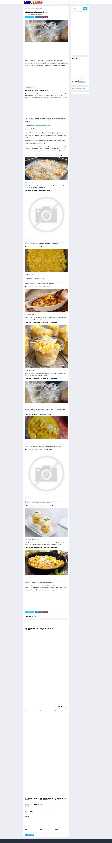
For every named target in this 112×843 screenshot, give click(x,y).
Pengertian (74, 2)
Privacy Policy (78, 88)
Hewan (62, 2)
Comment (27, 816)
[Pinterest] (46, 17)
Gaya (58, 2)
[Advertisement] (46, 51)
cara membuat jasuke (41, 590)
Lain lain (81, 2)
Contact (83, 88)
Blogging (48, 2)
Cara (29, 8)
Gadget (54, 2)
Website (56, 829)
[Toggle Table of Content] (33, 87)
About (73, 88)
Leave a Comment (38, 14)
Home (26, 8)
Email (41, 829)
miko (26, 14)
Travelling (68, 2)
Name (26, 829)
